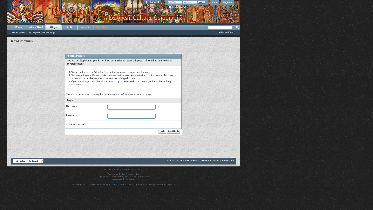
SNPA (69, 27)
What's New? (36, 27)
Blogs (53, 27)
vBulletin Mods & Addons (122, 185)
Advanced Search (227, 32)
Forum (19, 27)
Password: (71, 115)
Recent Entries (19, 32)
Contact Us (173, 160)
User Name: (72, 106)
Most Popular (34, 32)
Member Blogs (49, 32)
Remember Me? (179, 7)
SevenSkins (130, 179)
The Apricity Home (189, 160)
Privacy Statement (219, 160)
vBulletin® (122, 174)
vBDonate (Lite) (103, 185)
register (116, 94)
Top (232, 160)
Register (227, 2)
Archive (205, 160)
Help (214, 2)
